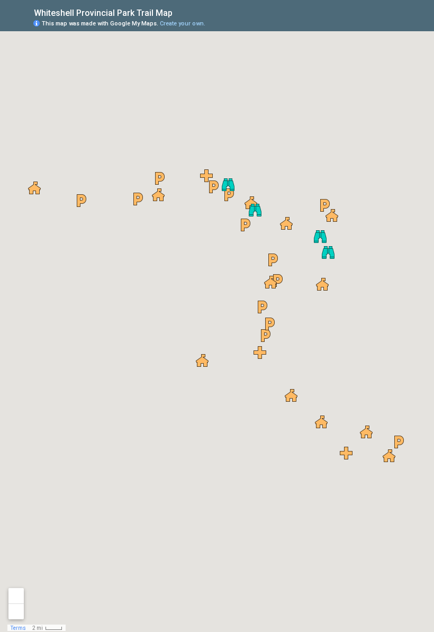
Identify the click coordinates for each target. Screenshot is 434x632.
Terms (18, 628)
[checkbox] (181, 12)
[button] (265, 335)
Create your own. (182, 23)
